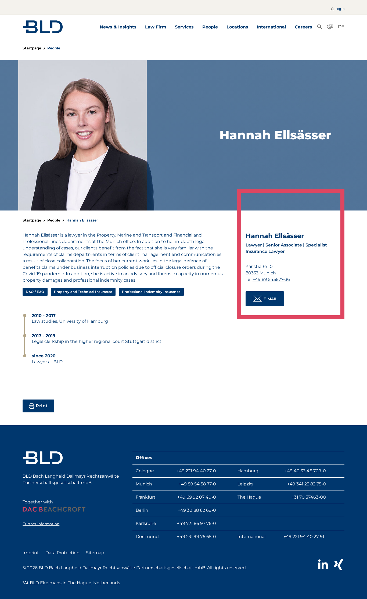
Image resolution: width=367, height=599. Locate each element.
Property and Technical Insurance (83, 292)
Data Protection (62, 552)
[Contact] (329, 27)
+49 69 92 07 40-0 (196, 497)
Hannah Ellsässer (82, 220)
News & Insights (118, 27)
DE (341, 26)
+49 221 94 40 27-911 (304, 536)
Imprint (31, 552)
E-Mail (271, 299)
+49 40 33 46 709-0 (305, 470)
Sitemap (95, 552)
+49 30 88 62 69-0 (197, 510)
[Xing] (338, 564)
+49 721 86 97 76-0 (196, 523)
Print (42, 405)
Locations (237, 27)
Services (184, 27)
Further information (41, 524)
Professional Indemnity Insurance (151, 292)
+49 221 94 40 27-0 (196, 470)
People (210, 27)
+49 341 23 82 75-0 (306, 484)
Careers (303, 27)
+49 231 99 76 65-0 (196, 536)
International (271, 27)
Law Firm (155, 27)
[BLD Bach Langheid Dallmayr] (43, 27)
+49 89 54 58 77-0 (197, 484)
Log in (339, 8)
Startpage (32, 48)
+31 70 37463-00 (309, 497)
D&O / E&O (35, 292)
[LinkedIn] (323, 564)
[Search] (319, 27)
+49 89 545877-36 (271, 279)
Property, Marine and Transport (130, 235)
